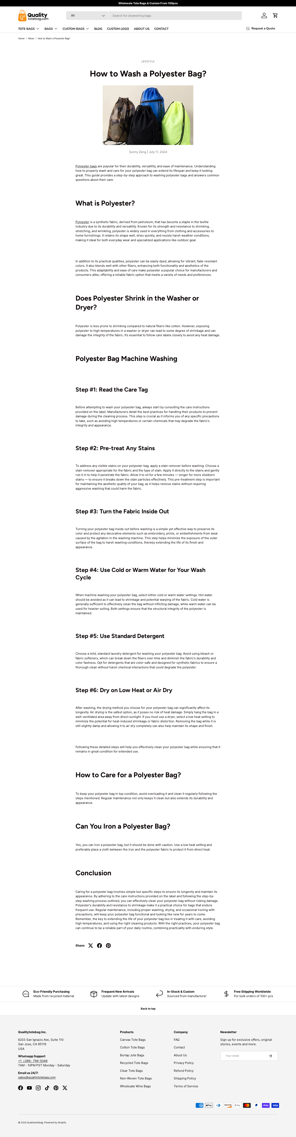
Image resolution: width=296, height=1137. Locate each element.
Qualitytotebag (35, 1122)
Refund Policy (184, 1071)
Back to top (148, 1008)
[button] (275, 15)
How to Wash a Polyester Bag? (54, 38)
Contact (179, 1047)
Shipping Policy (185, 1078)
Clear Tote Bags (131, 1071)
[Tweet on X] (90, 945)
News (31, 38)
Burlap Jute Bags (132, 1055)
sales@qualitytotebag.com (37, 1077)
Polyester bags (86, 166)
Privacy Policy (184, 1063)
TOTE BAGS (26, 29)
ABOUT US (141, 29)
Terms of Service (186, 1086)
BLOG (98, 29)
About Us (180, 1055)
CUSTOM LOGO (118, 29)
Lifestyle (148, 61)
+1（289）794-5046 (33, 1061)
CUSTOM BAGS (73, 29)
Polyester (82, 222)
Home (21, 38)
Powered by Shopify (55, 1122)
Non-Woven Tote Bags (136, 1078)
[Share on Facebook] (99, 945)
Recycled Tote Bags (134, 1063)
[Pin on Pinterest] (108, 945)
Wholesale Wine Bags (135, 1086)
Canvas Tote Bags (133, 1040)
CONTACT (161, 29)
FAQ (176, 1040)
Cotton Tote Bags (132, 1047)
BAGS (49, 29)
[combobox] (154, 15)
